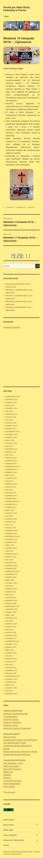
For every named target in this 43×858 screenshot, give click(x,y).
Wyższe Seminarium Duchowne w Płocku (20, 752)
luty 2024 (9, 420)
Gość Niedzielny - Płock (13, 763)
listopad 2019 (10, 568)
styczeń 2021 (10, 528)
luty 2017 (9, 664)
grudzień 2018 (11, 600)
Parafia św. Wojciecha (12, 722)
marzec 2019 (10, 592)
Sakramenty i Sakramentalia (13, 840)
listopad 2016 (10, 673)
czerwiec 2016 (11, 688)
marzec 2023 (10, 452)
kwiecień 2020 (11, 554)
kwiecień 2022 (11, 484)
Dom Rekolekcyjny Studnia (14, 743)
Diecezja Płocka (9, 737)
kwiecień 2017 (11, 659)
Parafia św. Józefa (10, 725)
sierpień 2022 (11, 472)
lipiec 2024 (9, 405)
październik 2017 (12, 641)
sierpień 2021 (10, 507)
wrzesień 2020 (11, 539)
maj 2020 (9, 551)
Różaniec (7, 778)
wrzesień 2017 (11, 644)
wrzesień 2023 (11, 434)
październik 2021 (12, 501)
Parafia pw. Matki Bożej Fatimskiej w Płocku (16, 9)
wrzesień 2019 (11, 574)
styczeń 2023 (10, 458)
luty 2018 (9, 629)
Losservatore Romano (12, 781)
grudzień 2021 (11, 495)
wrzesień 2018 (11, 609)
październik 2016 (12, 676)
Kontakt (6, 845)
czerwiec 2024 (11, 408)
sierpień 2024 (11, 402)
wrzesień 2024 (11, 399)
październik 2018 (12, 606)
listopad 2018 (10, 603)
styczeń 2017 (10, 667)
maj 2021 (9, 516)
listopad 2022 (11, 463)
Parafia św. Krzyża (10, 719)
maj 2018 (9, 621)
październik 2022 (12, 466)
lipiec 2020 (9, 545)
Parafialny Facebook (11, 327)
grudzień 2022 (11, 461)
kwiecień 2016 (11, 694)
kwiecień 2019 (11, 589)
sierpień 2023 (11, 437)
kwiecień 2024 (11, 414)
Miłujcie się (8, 772)
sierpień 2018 (10, 612)
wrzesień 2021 (11, 504)
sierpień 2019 (10, 577)
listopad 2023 (11, 428)
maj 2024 (9, 411)
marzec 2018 (10, 627)
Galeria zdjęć (8, 830)
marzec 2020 (10, 557)
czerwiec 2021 (11, 513)
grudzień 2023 (11, 426)
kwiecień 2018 (11, 624)
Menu (6, 16)
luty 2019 (9, 595)
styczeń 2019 (10, 597)
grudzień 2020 (11, 530)
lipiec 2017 (9, 650)
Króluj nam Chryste (11, 766)
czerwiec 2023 (11, 443)
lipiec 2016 (9, 685)
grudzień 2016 (11, 670)
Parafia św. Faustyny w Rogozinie (17, 728)
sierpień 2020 (11, 542)
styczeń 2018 (10, 632)
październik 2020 (12, 536)
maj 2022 (9, 481)
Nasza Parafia (8, 825)
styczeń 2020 (10, 562)
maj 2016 (9, 691)
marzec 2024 (10, 417)
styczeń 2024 (10, 423)
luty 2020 (9, 560)
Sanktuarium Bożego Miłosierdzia (17, 746)
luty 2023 (9, 455)
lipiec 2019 (9, 580)
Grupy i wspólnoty (10, 835)
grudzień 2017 (11, 635)
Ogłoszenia (31, 207)
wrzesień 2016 (11, 679)
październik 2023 (12, 431)
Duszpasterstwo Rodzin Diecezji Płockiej (20, 740)
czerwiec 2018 (11, 618)
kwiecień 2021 (11, 519)
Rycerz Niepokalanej (11, 784)
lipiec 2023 (9, 440)
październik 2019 (12, 571)
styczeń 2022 (10, 493)
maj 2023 (9, 446)
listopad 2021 (10, 498)
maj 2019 (9, 586)
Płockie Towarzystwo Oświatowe (16, 754)
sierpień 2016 (10, 682)
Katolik (6, 749)
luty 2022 (9, 490)
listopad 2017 (10, 638)
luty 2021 (9, 525)
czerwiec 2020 (11, 548)
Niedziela (7, 775)
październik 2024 (12, 396)
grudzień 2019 (11, 565)
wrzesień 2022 (11, 469)
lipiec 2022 (9, 475)
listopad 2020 (11, 533)
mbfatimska (9, 207)
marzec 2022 (10, 487)
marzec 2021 (10, 522)
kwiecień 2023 (11, 449)
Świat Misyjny (9, 786)
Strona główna (8, 819)
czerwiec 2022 (11, 478)
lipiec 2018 (9, 615)
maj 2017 (9, 656)
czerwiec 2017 (11, 653)
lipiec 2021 (9, 510)
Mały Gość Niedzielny (12, 769)
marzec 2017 (10, 662)
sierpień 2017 (10, 647)
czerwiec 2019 (11, 583)
